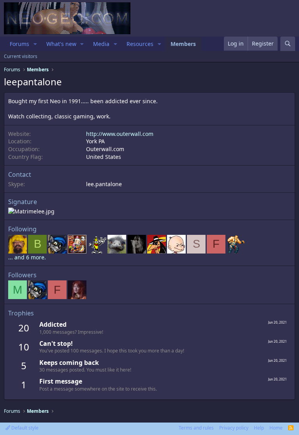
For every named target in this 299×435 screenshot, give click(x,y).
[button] (35, 44)
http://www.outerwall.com (119, 133)
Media (101, 44)
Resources (140, 44)
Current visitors (20, 56)
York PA (95, 141)
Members (183, 44)
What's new (61, 44)
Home (276, 427)
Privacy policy (233, 427)
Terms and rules (196, 427)
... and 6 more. (27, 257)
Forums (19, 44)
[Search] (287, 44)
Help (259, 427)
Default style (24, 427)
